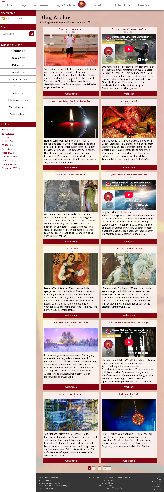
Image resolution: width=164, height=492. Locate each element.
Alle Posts (6, 129)
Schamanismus (18, 79)
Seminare (40, 5)
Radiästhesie (18, 114)
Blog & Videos (63, 5)
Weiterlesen (71, 93)
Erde (18, 86)
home (3, 1)
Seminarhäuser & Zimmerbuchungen (54, 485)
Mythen (18, 65)
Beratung (99, 5)
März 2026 (7, 152)
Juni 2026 (6, 141)
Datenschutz (156, 486)
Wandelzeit (18, 50)
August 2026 (8, 133)
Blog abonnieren (45, 480)
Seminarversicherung (47, 488)
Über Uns (122, 5)
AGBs (159, 484)
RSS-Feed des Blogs (14, 18)
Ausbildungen (17, 5)
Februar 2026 (8, 156)
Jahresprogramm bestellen (49, 482)
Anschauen (129, 93)
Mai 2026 (6, 145)
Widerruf (157, 489)
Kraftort (18, 93)
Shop (159, 479)
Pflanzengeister (18, 100)
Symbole (18, 72)
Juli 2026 (6, 137)
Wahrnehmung (18, 107)
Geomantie (18, 57)
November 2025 (9, 168)
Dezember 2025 (9, 164)
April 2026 (7, 149)
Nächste (107, 468)
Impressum (156, 481)
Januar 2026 (8, 160)
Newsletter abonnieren (48, 477)
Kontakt (144, 5)
